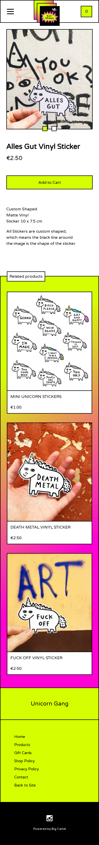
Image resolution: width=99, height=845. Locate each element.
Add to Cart (49, 182)
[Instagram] (49, 819)
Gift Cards (23, 753)
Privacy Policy (26, 769)
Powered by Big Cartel (49, 829)
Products (22, 744)
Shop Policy (24, 761)
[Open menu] (10, 12)
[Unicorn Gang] (50, 16)
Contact (21, 777)
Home (19, 736)
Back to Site (25, 785)
